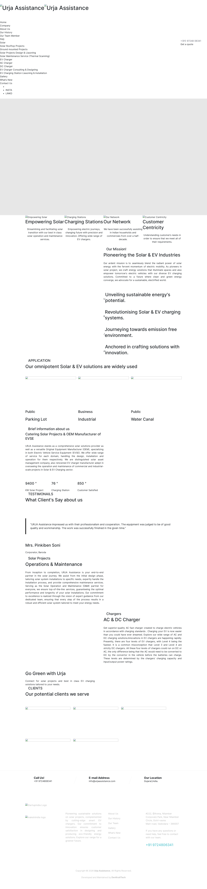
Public (30, 412)
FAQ (2, 39)
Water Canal (142, 419)
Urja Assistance (102, 870)
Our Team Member (10, 35)
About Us (5, 29)
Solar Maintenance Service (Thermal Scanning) (25, 56)
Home (3, 22)
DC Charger (6, 66)
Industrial (87, 419)
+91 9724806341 (43, 781)
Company (5, 25)
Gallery (3, 76)
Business (85, 412)
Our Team (113, 823)
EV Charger (6, 59)
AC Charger (6, 62)
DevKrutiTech (119, 877)
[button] (112, 675)
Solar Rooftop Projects (12, 45)
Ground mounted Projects (13, 49)
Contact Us (6, 83)
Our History (6, 32)
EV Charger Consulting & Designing (19, 69)
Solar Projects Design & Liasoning (18, 52)
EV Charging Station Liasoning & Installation (23, 73)
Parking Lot (36, 419)
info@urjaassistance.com (102, 781)
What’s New (6, 79)
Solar (2, 42)
